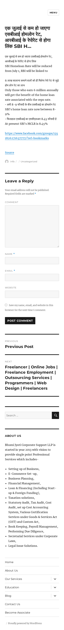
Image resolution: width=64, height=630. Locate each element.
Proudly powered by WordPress (25, 623)
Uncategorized (29, 161)
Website (11, 287)
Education (12, 587)
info (12, 161)
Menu (53, 12)
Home (9, 562)
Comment (11, 202)
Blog (8, 595)
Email (10, 270)
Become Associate (17, 612)
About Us (11, 570)
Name (10, 254)
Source (9, 152)
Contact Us (12, 604)
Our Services (13, 579)
